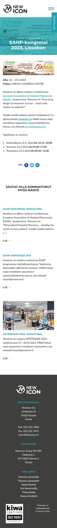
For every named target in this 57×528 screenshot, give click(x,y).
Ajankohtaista (28, 484)
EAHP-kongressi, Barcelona (22, 209)
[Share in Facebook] (26, 166)
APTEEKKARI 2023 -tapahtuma (22, 334)
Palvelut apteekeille (28, 481)
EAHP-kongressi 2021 (17, 256)
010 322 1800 (31, 427)
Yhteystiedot (29, 492)
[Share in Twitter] (32, 166)
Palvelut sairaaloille (29, 477)
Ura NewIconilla (28, 488)
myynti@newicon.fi (35, 126)
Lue (5, 240)
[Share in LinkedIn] (37, 166)
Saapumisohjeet (28, 496)
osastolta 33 (24, 119)
